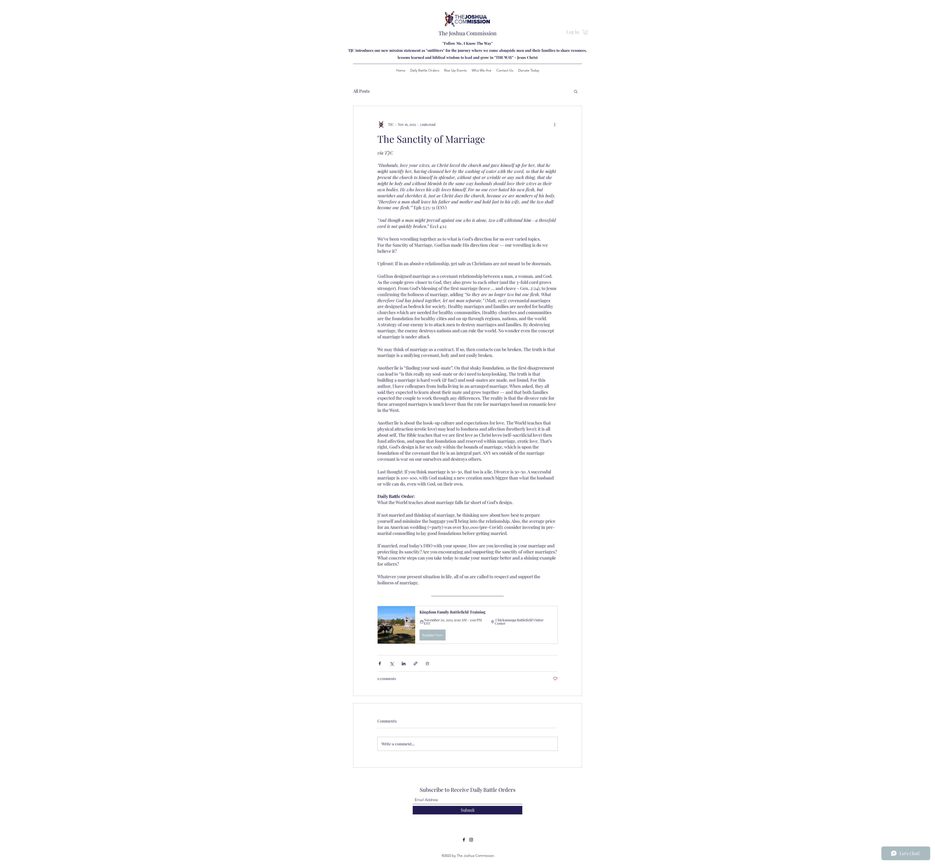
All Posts (361, 91)
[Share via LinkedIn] (403, 663)
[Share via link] (415, 663)
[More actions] (555, 124)
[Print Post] (427, 663)
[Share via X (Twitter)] (391, 663)
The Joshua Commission (467, 33)
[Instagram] (471, 839)
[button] (585, 32)
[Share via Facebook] (379, 663)
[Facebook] (463, 839)
